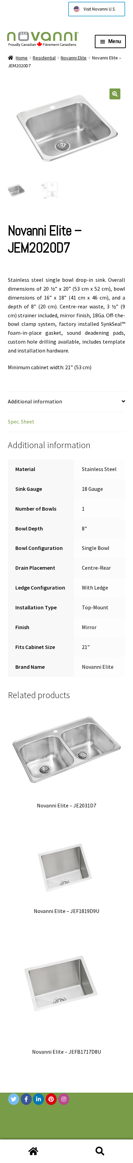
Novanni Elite (74, 58)
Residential (44, 58)
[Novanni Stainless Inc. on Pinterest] (51, 1099)
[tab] (66, 402)
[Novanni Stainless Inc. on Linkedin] (38, 1099)
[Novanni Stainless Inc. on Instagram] (63, 1099)
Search (99, 1151)
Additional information (35, 401)
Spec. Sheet (21, 421)
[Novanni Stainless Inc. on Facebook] (26, 1099)
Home (22, 58)
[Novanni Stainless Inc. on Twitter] (13, 1099)
